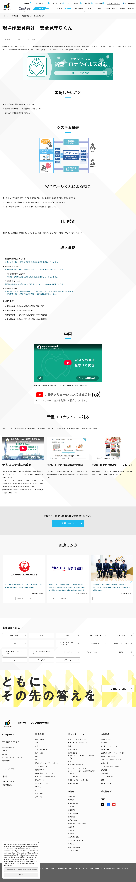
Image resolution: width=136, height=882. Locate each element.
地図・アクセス (106, 783)
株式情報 (71, 834)
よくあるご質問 (73, 850)
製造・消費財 (14, 635)
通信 (14, 643)
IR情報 (71, 791)
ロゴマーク (104, 763)
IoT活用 (7, 40)
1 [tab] (63, 609)
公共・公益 (121, 635)
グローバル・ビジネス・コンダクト (113, 760)
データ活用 (31, 40)
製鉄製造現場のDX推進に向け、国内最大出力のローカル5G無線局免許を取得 (34, 284)
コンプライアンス (74, 777)
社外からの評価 (73, 783)
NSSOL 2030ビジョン (108, 756)
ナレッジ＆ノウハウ (41, 3)
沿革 (102, 780)
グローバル (68, 660)
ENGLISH (98, 3)
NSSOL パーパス (106, 749)
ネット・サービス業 (94, 635)
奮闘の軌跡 (6, 761)
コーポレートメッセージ (109, 746)
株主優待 (71, 827)
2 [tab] (73, 609)
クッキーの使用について (64, 868)
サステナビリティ (76, 734)
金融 (68, 635)
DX (19, 40)
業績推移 (71, 800)
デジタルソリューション (94, 652)
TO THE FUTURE (118, 688)
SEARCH (26, 3)
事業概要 (15, 16)
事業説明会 (71, 817)
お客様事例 (6, 785)
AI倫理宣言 (98, 868)
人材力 (4, 754)
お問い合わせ (113, 3)
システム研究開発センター (110, 766)
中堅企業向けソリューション (14, 652)
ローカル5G (41, 660)
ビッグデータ (68, 652)
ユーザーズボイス (8, 781)
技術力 (4, 750)
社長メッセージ (106, 739)
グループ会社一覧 (107, 777)
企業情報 (105, 734)
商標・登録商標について (112, 868)
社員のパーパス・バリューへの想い (113, 753)
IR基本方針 (71, 796)
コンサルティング (95, 643)
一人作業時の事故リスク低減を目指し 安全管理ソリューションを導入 (31, 276)
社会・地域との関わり (75, 765)
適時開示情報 (72, 820)
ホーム (6, 16)
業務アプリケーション (121, 643)
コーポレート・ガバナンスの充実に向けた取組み (81, 772)
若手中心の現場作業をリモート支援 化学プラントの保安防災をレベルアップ (34, 269)
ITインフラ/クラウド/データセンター (67, 643)
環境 (69, 746)
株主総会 (71, 830)
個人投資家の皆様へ (74, 847)
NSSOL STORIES (8, 747)
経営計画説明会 (73, 813)
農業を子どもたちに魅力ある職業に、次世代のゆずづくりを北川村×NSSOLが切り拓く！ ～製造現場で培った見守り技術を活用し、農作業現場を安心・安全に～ (39, 292)
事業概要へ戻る (11, 628)
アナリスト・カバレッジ (76, 840)
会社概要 (104, 770)
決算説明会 (71, 810)
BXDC (121, 652)
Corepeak (7, 734)
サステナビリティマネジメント (78, 743)
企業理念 (104, 743)
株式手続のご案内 (74, 837)
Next (131, 580)
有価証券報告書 (73, 803)
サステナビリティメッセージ (77, 739)
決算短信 (71, 806)
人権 (69, 761)
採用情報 (88, 3)
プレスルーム (57, 8)
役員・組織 (104, 773)
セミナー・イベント (73, 3)
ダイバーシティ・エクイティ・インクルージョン (81, 757)
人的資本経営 (72, 749)
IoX (15, 660)
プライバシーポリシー (46, 868)
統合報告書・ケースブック (77, 823)
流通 (41, 635)
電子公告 (71, 844)
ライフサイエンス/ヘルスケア (41, 652)
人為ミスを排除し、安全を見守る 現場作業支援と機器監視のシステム (31, 262)
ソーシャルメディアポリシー (83, 868)
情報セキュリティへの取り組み (78, 780)
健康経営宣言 (72, 753)
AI (30, 598)
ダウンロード (56, 3)
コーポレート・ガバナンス (77, 768)
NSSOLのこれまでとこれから (12, 757)
